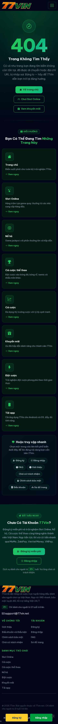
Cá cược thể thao (11, 667)
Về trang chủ (31, 89)
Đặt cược (7, 677)
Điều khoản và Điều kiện (14, 632)
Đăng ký (20, 460)
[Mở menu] (52, 5)
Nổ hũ (5, 672)
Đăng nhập (39, 460)
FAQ (21, 467)
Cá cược (6, 662)
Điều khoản (19, 487)
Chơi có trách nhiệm (29, 474)
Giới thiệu (37, 467)
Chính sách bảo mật (30, 480)
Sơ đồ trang (40, 487)
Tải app (6, 687)
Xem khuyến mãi (30, 108)
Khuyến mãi (8, 682)
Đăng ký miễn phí (31, 551)
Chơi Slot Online (30, 99)
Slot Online (7, 657)
